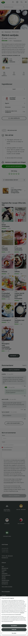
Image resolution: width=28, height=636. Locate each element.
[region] (14, 616)
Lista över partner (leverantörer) (7, 621)
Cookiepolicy (22, 612)
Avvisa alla (14, 629)
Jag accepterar (14, 625)
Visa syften (14, 633)
